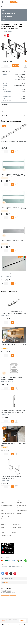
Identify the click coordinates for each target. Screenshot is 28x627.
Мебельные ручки (7, 16)
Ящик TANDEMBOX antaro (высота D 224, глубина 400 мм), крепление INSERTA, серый (13, 175)
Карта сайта (20, 516)
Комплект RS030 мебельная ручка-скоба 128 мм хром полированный (13, 378)
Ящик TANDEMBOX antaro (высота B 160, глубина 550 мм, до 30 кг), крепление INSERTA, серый (13, 208)
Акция (3, 19)
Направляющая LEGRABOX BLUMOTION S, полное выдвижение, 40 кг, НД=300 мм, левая (13, 312)
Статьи (3, 527)
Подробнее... (4, 620)
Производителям (21, 507)
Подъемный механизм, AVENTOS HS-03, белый (13, 344)
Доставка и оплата (16, 524)
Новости (3, 530)
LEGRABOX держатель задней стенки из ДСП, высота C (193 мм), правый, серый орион (13, 411)
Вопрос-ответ (15, 530)
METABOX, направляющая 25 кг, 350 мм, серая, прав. (13, 142)
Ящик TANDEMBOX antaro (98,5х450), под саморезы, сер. (12, 241)
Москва (6, 582)
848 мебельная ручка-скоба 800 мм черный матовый (13, 273)
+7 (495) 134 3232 (9, 578)
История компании (21, 505)
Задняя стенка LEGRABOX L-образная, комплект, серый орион (11, 477)
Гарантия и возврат (16, 527)
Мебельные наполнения (8, 13)
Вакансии (19, 513)
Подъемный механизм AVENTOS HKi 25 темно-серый (13, 444)
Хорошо (22, 620)
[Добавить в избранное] (25, 66)
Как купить (3, 524)
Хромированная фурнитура (7, 513)
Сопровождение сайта (6, 590)
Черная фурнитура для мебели (8, 516)
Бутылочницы (4, 518)
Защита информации (22, 510)
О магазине (19, 502)
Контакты (14, 532)
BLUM (3, 10)
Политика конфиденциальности (8, 595)
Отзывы (3, 532)
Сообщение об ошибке (6, 535)
